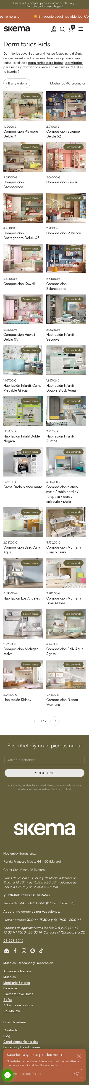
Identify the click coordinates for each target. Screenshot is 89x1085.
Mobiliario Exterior (16, 982)
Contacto (10, 1030)
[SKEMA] (17, 28)
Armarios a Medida (17, 971)
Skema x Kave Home (18, 994)
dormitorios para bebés (45, 62)
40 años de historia (18, 1005)
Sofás (7, 999)
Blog (6, 1036)
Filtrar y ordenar (17, 83)
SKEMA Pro (11, 1011)
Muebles (9, 977)
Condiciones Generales (20, 1041)
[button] (62, 29)
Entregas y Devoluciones (21, 1047)
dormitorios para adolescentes (46, 67)
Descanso (10, 988)
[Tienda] (54, 29)
